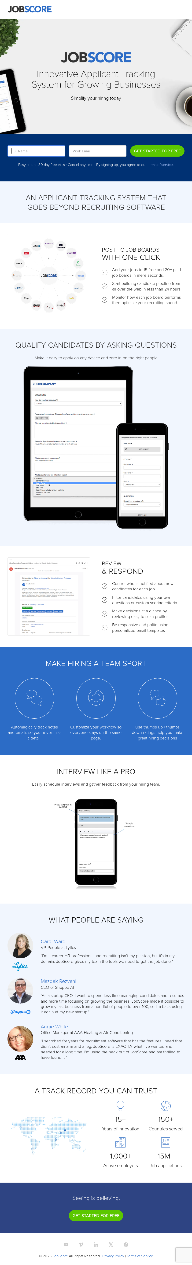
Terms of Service (140, 1255)
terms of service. (161, 164)
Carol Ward (53, 941)
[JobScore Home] (29, 9)
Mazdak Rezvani (58, 981)
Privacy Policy (113, 1255)
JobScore (60, 1255)
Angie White (54, 1026)
